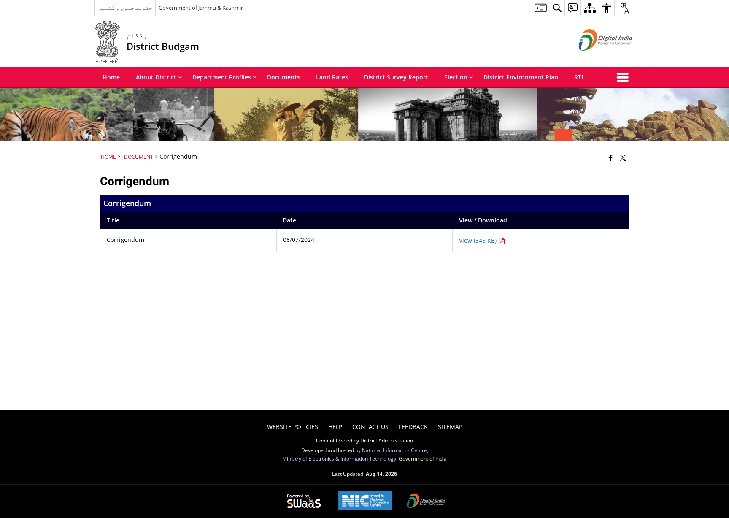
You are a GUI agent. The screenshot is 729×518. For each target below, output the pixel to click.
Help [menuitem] (335, 427)
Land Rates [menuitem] (332, 77)
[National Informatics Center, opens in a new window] (365, 501)
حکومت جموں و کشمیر (125, 7)
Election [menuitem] (455, 77)
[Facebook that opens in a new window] (610, 157)
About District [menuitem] (156, 77)
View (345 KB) (478, 240)
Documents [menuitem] (283, 77)
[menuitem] (540, 8)
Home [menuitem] (111, 77)
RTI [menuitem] (578, 77)
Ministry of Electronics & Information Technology (339, 458)
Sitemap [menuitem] (450, 427)
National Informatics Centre (394, 450)
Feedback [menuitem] (413, 427)
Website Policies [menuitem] (292, 427)
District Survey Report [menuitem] (396, 77)
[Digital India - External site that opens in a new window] (595, 58)
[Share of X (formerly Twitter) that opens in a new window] (623, 157)
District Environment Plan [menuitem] (520, 77)
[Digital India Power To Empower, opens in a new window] (426, 501)
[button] (624, 77)
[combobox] (624, 8)
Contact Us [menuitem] (370, 427)
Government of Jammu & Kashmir (201, 7)
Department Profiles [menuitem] (221, 77)
